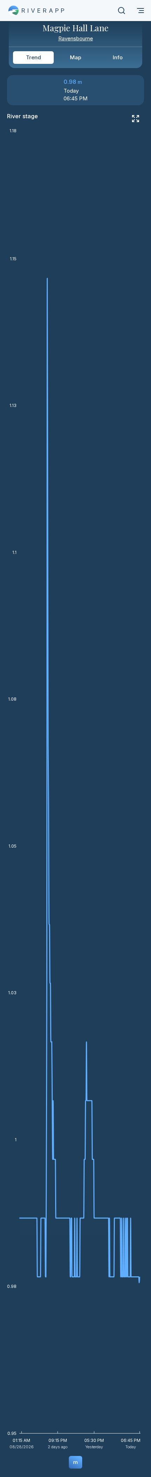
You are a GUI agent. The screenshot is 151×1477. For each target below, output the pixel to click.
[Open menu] (140, 10)
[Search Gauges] (121, 10)
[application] (75, 791)
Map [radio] (75, 57)
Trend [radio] (33, 57)
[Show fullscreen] (135, 118)
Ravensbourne (75, 38)
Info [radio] (118, 57)
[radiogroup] (75, 57)
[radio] (75, 1462)
